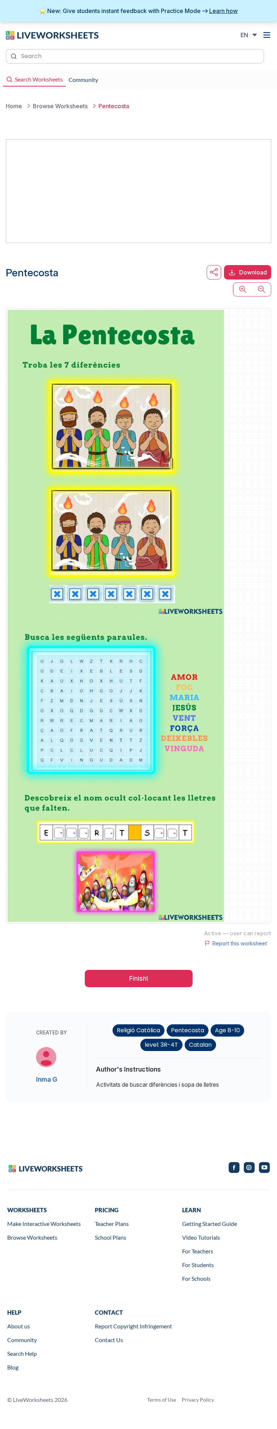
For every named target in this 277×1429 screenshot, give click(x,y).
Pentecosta (187, 1030)
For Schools (196, 1278)
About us (18, 1326)
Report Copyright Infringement (133, 1326)
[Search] (14, 55)
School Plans (110, 1237)
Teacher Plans (112, 1223)
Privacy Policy (198, 1400)
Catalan (200, 1045)
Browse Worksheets (32, 1237)
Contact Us (109, 1339)
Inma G (46, 1079)
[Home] (52, 34)
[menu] (267, 35)
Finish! (138, 978)
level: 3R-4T (161, 1045)
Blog (12, 1367)
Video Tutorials (201, 1237)
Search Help (22, 1353)
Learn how (223, 10)
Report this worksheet (239, 943)
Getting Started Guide (209, 1223)
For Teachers (197, 1251)
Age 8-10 (227, 1030)
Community (22, 1339)
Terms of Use (161, 1400)
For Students (198, 1264)
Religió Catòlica (138, 1030)
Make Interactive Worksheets (44, 1223)
